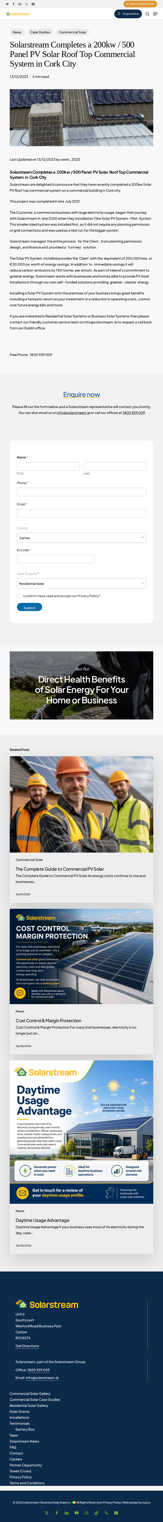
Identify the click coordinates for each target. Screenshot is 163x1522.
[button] (155, 14)
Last (86, 473)
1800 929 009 (134, 412)
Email (22, 504)
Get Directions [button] (27, 1346)
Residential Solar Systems (66, 316)
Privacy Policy (112, 1502)
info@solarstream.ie (100, 322)
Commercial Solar (72, 32)
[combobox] (81, 538)
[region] (51, 1488)
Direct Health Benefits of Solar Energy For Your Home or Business (81, 685)
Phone (23, 483)
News (17, 32)
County (22, 528)
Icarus (146, 1502)
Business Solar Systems (110, 316)
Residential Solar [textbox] (31, 583)
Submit (29, 608)
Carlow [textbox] (24, 538)
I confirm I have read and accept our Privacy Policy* (61, 596)
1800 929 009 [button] (38, 1370)
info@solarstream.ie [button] (42, 1377)
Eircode (24, 550)
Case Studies (40, 32)
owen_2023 (70, 159)
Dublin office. (35, 328)
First (20, 473)
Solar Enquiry (28, 573)
